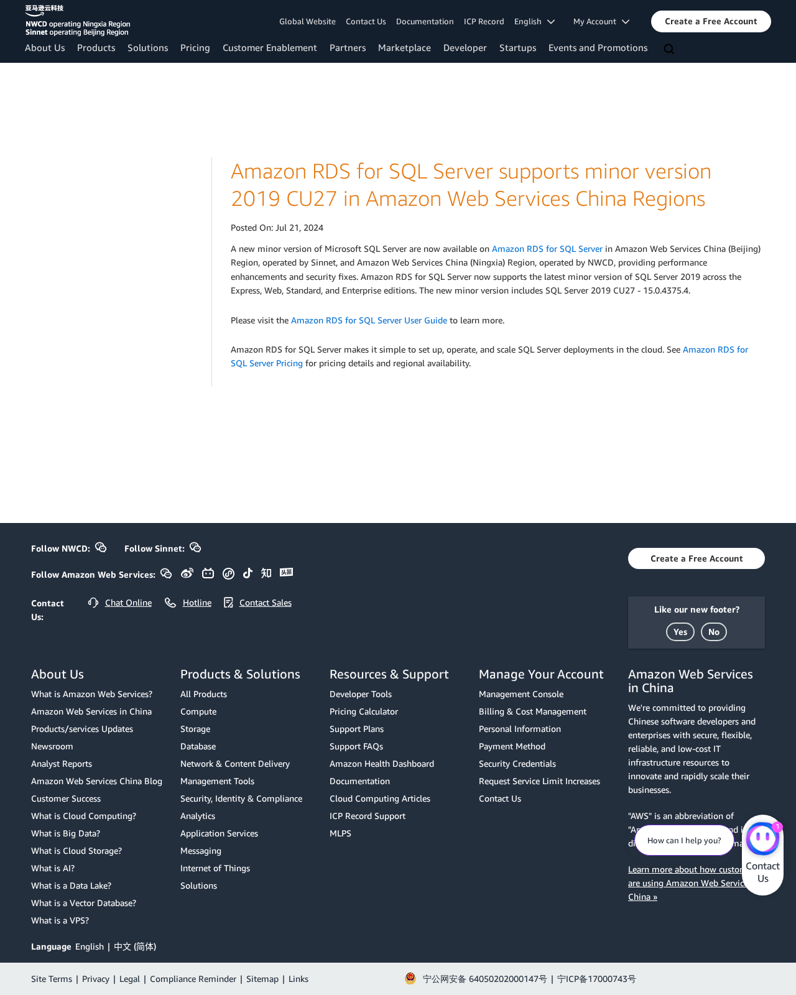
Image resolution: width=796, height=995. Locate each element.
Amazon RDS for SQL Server (547, 248)
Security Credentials (517, 763)
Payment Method (512, 746)
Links (298, 978)
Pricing (195, 47)
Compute (198, 711)
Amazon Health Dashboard (382, 763)
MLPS (340, 833)
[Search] (670, 49)
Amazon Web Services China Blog (96, 780)
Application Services (219, 833)
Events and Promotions (597, 47)
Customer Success (66, 798)
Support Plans (357, 728)
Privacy (95, 978)
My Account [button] (597, 21)
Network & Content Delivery (235, 763)
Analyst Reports (61, 763)
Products (96, 47)
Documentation (425, 21)
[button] (711, 21)
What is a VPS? (60, 920)
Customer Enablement (270, 47)
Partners (348, 47)
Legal (129, 978)
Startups (517, 47)
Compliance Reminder (193, 978)
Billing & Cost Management (532, 711)
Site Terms (51, 978)
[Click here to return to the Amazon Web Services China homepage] (77, 20)
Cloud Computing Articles (380, 798)
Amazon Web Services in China (91, 711)
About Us (45, 47)
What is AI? (53, 868)
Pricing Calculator (364, 711)
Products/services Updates (82, 728)
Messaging (200, 850)
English (89, 946)
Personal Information (520, 728)
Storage (195, 728)
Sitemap (262, 978)
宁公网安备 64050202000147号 (485, 978)
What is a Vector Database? (83, 902)
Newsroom (52, 746)
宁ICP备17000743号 (596, 978)
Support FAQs (356, 746)
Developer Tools (361, 693)
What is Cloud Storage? (76, 850)
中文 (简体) (135, 946)
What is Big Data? (65, 833)
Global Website (307, 21)
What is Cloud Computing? (83, 815)
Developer (465, 47)
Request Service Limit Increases (539, 780)
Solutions (147, 47)
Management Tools (217, 780)
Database (198, 746)
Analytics (197, 815)
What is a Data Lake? (71, 885)
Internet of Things (215, 868)
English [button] (530, 21)
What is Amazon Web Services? (91, 693)
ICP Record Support (367, 815)
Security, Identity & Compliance (241, 798)
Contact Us (366, 21)
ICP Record (484, 21)
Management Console (521, 693)
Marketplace (404, 47)
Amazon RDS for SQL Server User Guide (369, 320)
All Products (203, 693)
